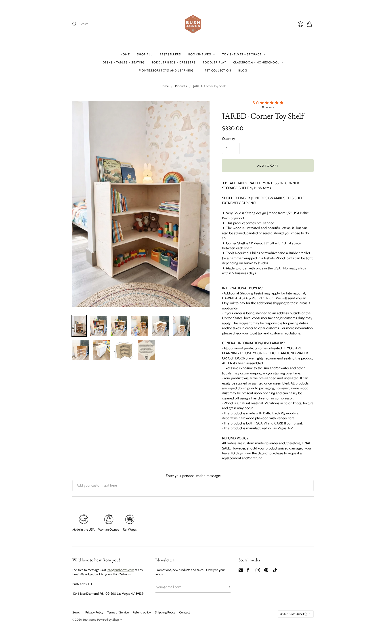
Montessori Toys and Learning (166, 70)
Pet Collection (218, 70)
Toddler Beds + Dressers (174, 62)
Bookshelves (199, 54)
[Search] (74, 24)
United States (293, 614)
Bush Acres (89, 619)
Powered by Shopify (109, 619)
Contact (184, 612)
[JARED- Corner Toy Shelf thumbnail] (79, 326)
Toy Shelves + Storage (242, 54)
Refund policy (142, 612)
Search (76, 612)
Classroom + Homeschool (256, 62)
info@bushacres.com (120, 570)
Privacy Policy (94, 612)
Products (181, 86)
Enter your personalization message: (193, 476)
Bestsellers (170, 54)
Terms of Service (118, 612)
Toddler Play (214, 62)
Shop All (144, 54)
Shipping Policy (165, 612)
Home (125, 54)
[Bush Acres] (193, 24)
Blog (242, 70)
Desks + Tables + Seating (124, 62)
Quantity (228, 138)
